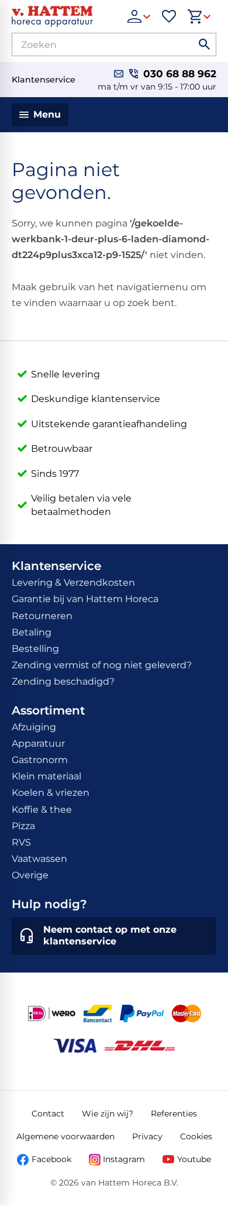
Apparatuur (38, 743)
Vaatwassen (39, 858)
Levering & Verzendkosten (73, 582)
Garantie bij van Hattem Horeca (85, 598)
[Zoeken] (204, 44)
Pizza (23, 826)
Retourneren (42, 615)
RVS (21, 842)
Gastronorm (40, 759)
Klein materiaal (46, 776)
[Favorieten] (169, 16)
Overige (30, 875)
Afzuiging (34, 727)
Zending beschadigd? (63, 681)
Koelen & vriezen (50, 792)
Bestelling (35, 648)
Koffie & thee (42, 809)
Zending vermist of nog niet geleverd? (102, 665)
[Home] (64, 16)
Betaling (31, 632)
